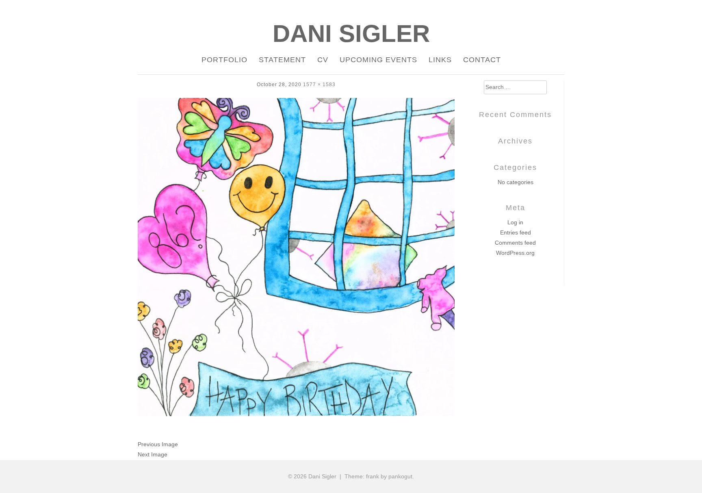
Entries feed (515, 232)
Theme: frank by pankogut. (379, 476)
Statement (282, 60)
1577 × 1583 (319, 84)
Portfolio (224, 60)
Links (440, 60)
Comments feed (515, 242)
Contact (482, 60)
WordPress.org (515, 253)
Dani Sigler (351, 33)
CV (322, 60)
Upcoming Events (378, 60)
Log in (515, 222)
